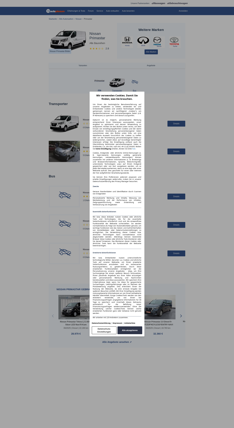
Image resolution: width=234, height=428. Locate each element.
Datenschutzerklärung (101, 323)
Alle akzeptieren (130, 330)
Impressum (117, 323)
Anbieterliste (129, 323)
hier (134, 149)
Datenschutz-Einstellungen (104, 330)
